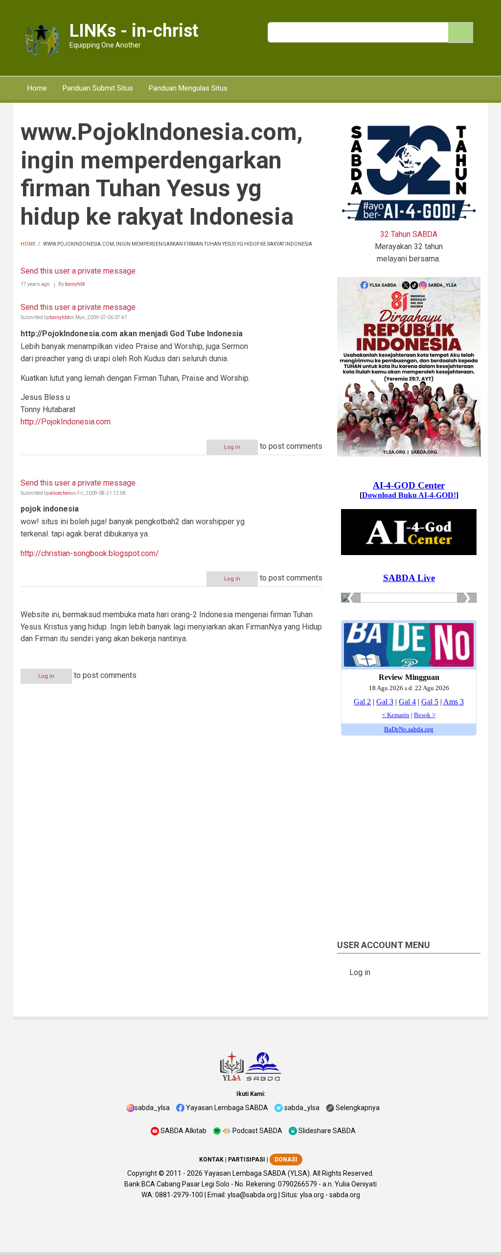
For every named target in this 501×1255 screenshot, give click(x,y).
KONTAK (211, 1159)
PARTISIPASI (246, 1159)
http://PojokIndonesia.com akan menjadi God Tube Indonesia (132, 333)
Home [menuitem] (37, 88)
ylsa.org (312, 1195)
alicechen (60, 493)
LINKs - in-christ (133, 31)
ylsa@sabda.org (252, 1195)
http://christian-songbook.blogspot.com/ (90, 553)
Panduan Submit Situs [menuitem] (98, 88)
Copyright (142, 1173)
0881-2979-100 (179, 1195)
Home (28, 244)
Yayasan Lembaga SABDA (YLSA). (257, 1173)
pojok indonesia (50, 508)
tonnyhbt (75, 284)
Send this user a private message (78, 271)
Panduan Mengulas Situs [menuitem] (188, 88)
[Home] (41, 41)
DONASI (285, 1159)
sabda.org (344, 1195)
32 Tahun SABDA (408, 234)
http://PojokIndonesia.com (66, 421)
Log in (232, 447)
